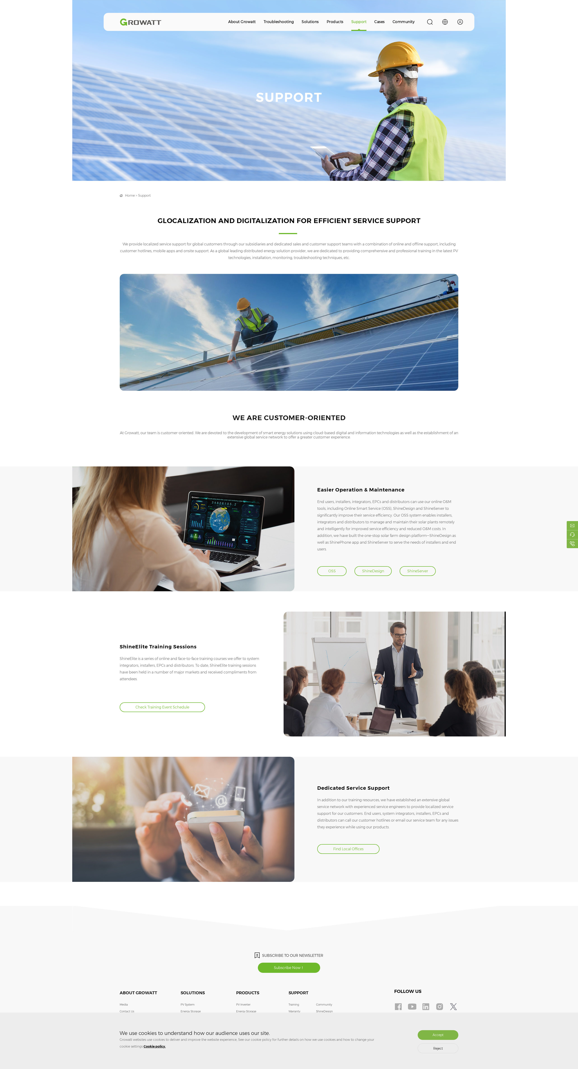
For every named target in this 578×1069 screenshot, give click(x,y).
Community (404, 22)
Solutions (310, 22)
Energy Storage (191, 1011)
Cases (379, 22)
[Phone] (572, 543)
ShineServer (417, 571)
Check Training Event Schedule (162, 707)
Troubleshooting (279, 22)
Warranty (294, 1011)
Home (130, 195)
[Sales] (572, 525)
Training (294, 1004)
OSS (332, 571)
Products (335, 22)
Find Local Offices (348, 849)
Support (359, 22)
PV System (188, 1004)
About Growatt (242, 22)
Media (124, 1004)
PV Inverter (243, 1004)
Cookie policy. (155, 1046)
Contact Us (127, 1011)
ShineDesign (373, 571)
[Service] (572, 534)
